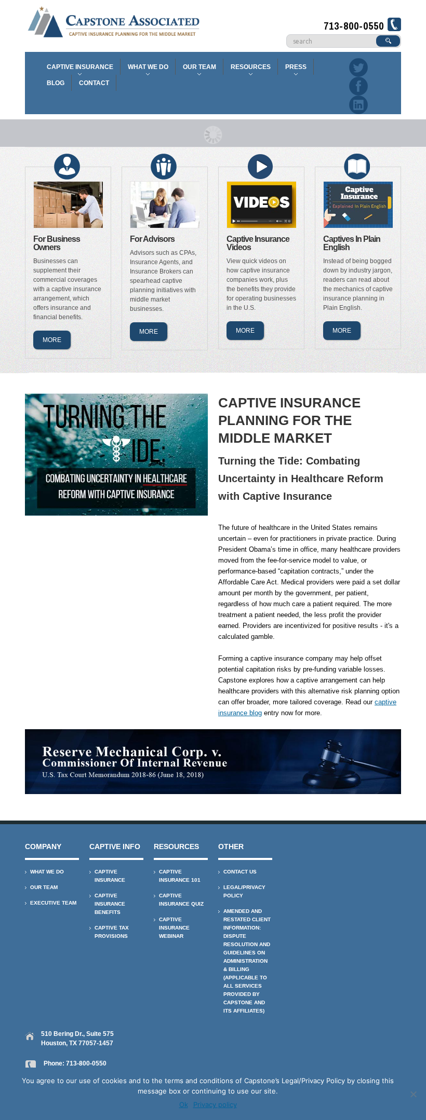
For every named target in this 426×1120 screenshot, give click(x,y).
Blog (55, 83)
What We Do (145, 69)
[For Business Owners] (68, 204)
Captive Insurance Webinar (174, 928)
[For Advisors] (165, 204)
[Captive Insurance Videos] (262, 204)
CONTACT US (240, 872)
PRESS (294, 69)
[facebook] (358, 85)
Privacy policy (215, 1104)
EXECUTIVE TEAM (53, 903)
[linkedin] (358, 104)
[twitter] (358, 67)
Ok (183, 1104)
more (52, 340)
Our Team (197, 69)
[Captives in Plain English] (358, 204)
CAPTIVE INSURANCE (77, 69)
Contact (94, 83)
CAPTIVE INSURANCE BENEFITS (110, 904)
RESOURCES (248, 69)
